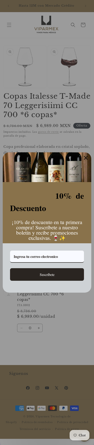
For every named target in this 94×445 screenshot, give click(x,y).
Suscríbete (47, 274)
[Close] (85, 157)
